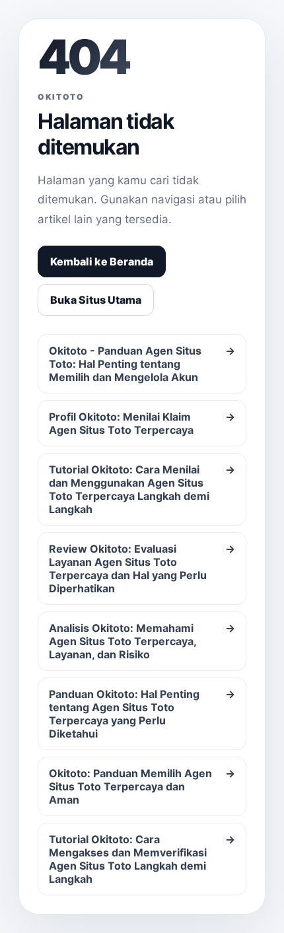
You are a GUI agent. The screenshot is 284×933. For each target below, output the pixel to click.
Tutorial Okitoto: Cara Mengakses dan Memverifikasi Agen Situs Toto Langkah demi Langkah (142, 859)
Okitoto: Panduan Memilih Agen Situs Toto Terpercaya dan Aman (142, 786)
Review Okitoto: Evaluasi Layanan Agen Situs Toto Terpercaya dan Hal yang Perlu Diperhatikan (142, 568)
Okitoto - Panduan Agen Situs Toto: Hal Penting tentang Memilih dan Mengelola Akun (142, 364)
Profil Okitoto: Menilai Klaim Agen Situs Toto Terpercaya (142, 423)
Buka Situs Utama (95, 299)
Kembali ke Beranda (101, 261)
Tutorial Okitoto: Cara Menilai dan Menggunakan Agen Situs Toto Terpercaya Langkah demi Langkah (142, 489)
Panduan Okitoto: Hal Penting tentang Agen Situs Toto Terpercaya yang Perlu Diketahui (142, 713)
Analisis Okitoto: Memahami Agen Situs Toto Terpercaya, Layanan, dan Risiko (142, 641)
